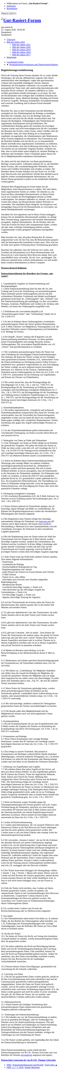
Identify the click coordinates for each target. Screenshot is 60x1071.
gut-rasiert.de (26, 1055)
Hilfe (9, 1065)
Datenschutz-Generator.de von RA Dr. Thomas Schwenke (28, 1060)
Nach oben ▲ (51, 1065)
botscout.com (45, 521)
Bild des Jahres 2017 (21, 55)
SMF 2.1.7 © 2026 (15, 1067)
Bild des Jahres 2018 (21, 52)
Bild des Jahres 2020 (21, 47)
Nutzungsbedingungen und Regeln (28, 1065)
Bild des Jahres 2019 (21, 49)
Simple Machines (32, 1067)
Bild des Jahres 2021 (21, 44)
